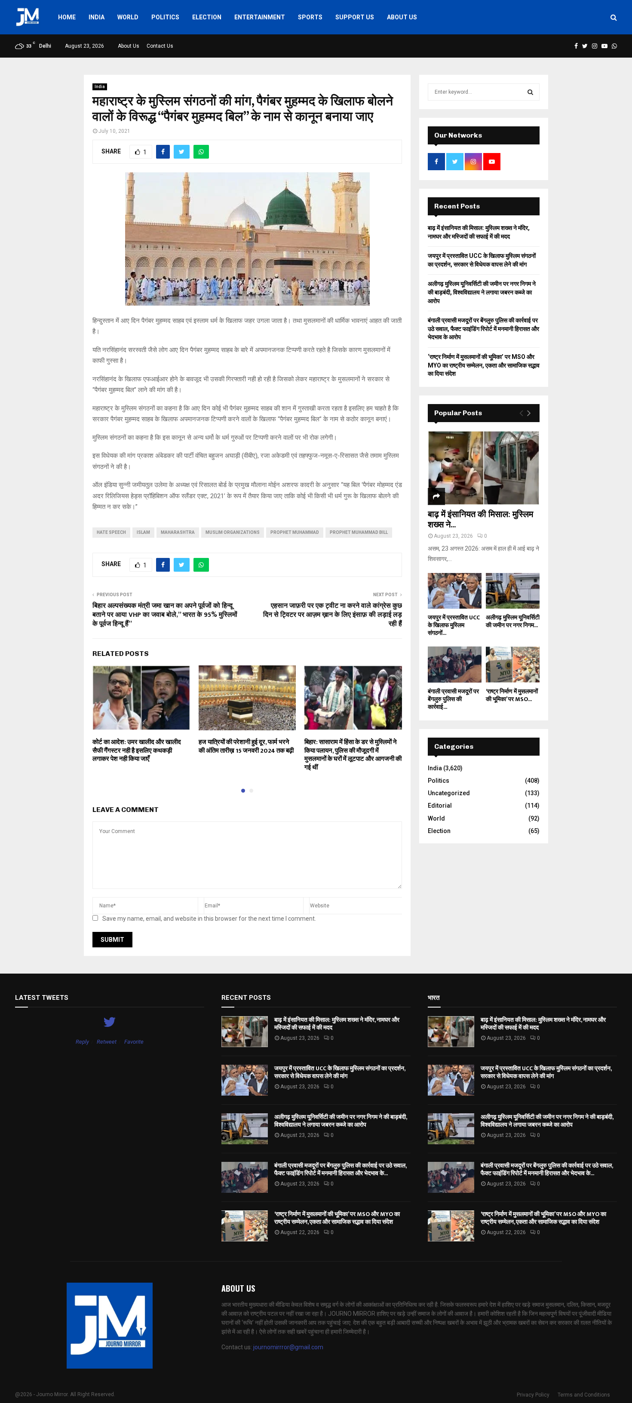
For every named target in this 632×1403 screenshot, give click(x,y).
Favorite (134, 1041)
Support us (354, 17)
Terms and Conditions (584, 1395)
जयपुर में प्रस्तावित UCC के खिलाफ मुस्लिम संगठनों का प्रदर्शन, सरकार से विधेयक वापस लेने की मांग (339, 1072)
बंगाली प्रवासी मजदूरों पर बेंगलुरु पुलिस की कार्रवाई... (453, 699)
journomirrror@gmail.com (288, 1347)
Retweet (107, 1041)
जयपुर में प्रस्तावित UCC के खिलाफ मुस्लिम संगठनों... (454, 625)
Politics (165, 17)
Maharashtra (178, 532)
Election (206, 17)
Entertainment (259, 17)
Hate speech (111, 532)
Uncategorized (449, 793)
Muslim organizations (233, 532)
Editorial (440, 805)
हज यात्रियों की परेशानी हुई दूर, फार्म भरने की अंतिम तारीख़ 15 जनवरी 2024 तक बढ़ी (246, 746)
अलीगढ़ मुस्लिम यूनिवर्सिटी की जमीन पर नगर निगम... (513, 621)
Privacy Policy (533, 1395)
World (127, 17)
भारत (433, 998)
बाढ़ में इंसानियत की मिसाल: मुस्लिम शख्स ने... (480, 519)
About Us (402, 17)
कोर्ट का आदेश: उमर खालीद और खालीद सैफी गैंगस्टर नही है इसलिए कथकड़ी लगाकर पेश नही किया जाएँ (136, 750)
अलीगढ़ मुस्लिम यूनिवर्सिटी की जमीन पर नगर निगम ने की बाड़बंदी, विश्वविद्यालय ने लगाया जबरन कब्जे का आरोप (482, 292)
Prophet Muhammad (294, 532)
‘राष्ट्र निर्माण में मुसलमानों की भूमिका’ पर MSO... (512, 695)
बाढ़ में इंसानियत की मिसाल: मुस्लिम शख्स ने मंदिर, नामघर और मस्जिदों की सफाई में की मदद (336, 1023)
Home (67, 17)
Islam (143, 532)
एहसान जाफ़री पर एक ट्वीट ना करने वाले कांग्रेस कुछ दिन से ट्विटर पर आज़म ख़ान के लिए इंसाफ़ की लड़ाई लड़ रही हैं (332, 615)
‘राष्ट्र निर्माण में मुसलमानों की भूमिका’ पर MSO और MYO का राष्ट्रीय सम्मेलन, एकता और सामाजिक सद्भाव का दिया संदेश (484, 365)
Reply (82, 1041)
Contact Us (160, 46)
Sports (310, 17)
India (96, 17)
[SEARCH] (530, 92)
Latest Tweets (41, 998)
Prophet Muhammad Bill (359, 532)
